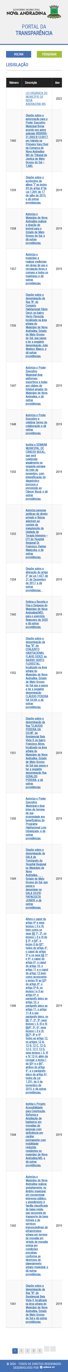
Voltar (18, 54)
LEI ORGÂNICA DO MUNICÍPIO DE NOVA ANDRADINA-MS (36, 98)
